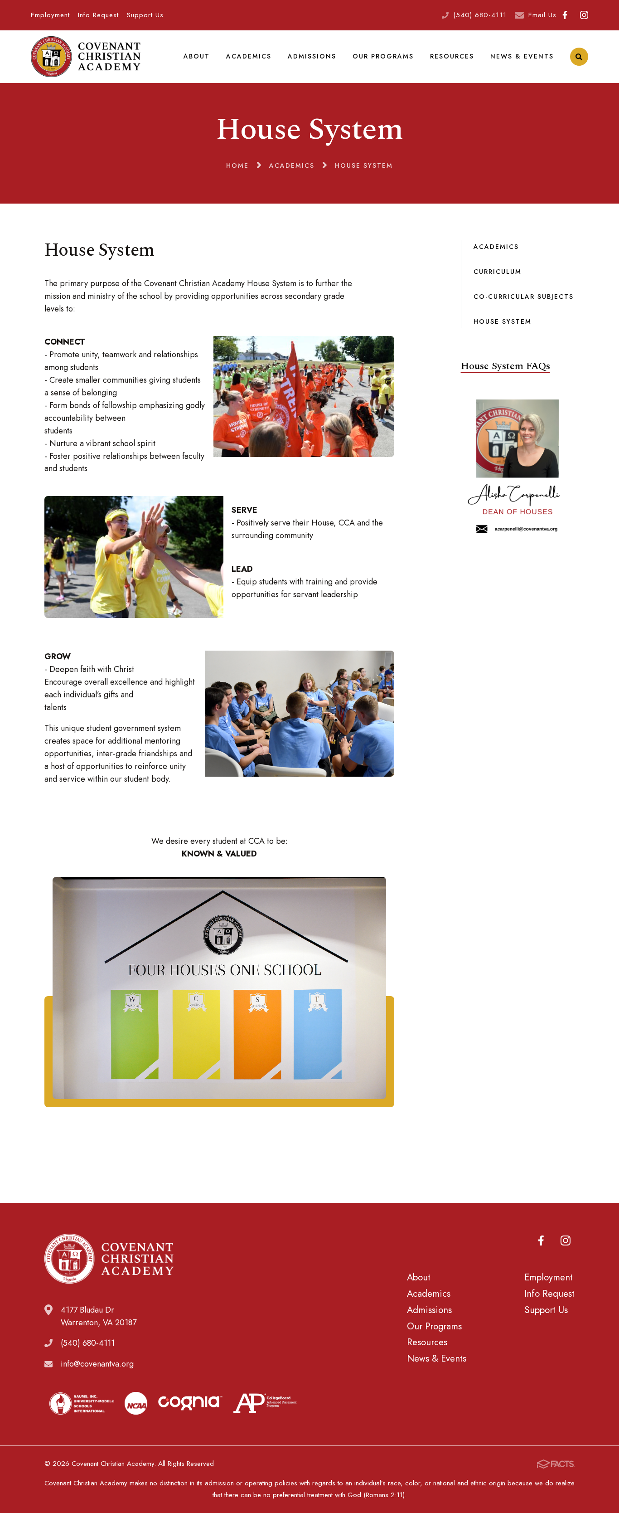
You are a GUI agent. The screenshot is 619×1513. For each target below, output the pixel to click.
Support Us (145, 15)
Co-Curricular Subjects (524, 296)
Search (579, 57)
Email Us (542, 15)
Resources (452, 56)
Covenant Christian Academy (85, 56)
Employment (50, 15)
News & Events (522, 56)
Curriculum (498, 271)
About (197, 56)
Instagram (584, 15)
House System (503, 321)
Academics (248, 56)
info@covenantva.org (97, 1364)
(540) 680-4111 (480, 15)
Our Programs (383, 56)
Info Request (98, 15)
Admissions (312, 56)
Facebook (565, 15)
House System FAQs (505, 366)
